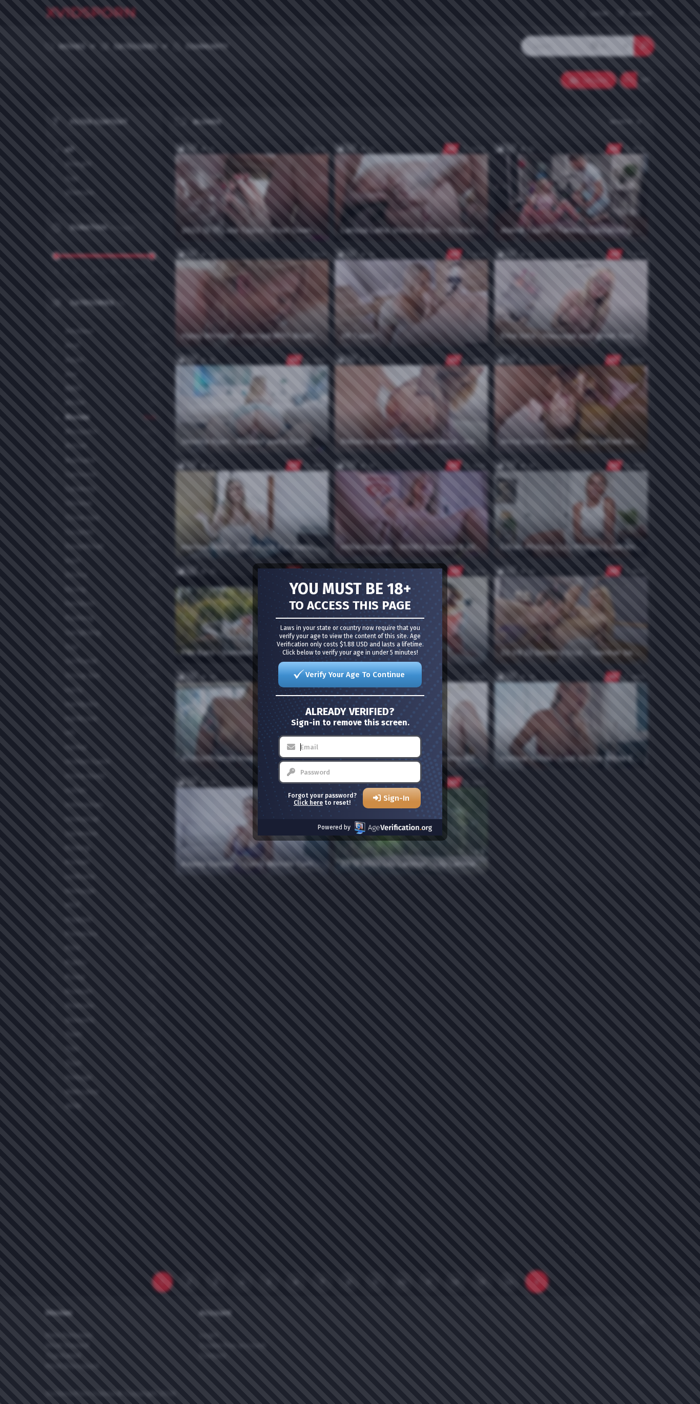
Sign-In (396, 798)
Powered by (334, 827)
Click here (308, 802)
